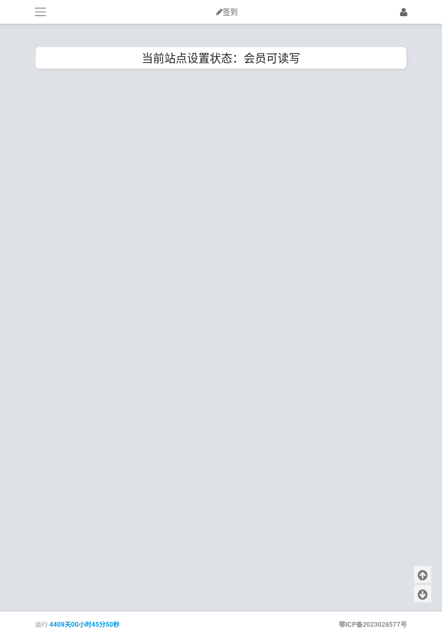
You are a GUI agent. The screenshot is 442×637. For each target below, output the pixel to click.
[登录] (404, 11)
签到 (230, 12)
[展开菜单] (40, 11)
